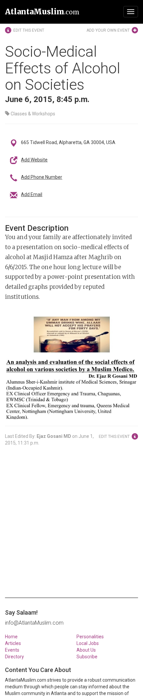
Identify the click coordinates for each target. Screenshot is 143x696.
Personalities (90, 636)
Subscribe (86, 656)
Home (11, 636)
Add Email (31, 194)
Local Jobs (87, 643)
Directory (14, 656)
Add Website (34, 159)
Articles (13, 643)
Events (12, 650)
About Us (86, 650)
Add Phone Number (41, 177)
